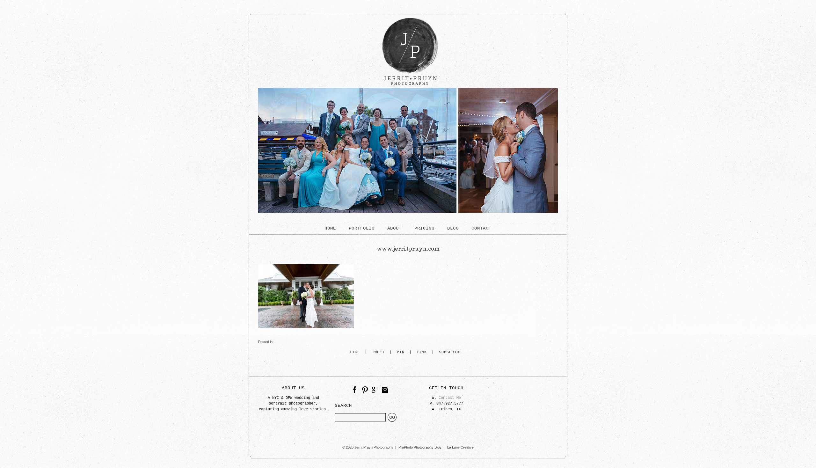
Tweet (378, 352)
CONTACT (481, 228)
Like (355, 352)
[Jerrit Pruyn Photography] (408, 86)
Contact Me (450, 398)
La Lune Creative (460, 447)
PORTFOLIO (362, 228)
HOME (330, 228)
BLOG (453, 228)
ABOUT (394, 228)
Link (422, 352)
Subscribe (450, 352)
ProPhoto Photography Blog (419, 447)
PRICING (424, 228)
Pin (400, 352)
